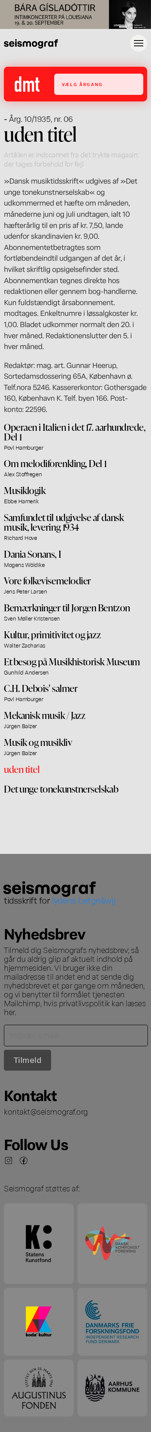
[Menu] (138, 43)
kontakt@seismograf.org (46, 1111)
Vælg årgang (82, 84)
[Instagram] (8, 1160)
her (9, 1011)
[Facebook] (23, 1160)
